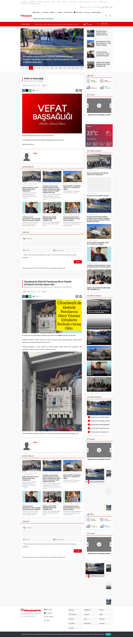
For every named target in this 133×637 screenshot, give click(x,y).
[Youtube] (106, 7)
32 (87, 576)
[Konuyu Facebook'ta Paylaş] (23, 90)
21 (92, 481)
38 (95, 576)
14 (77, 68)
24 (96, 481)
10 (60, 68)
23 (95, 481)
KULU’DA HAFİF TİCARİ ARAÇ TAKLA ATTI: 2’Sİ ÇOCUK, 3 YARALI (103, 43)
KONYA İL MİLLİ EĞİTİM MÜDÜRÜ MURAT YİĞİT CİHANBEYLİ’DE (103, 64)
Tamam (108, 634)
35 (91, 576)
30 (103, 481)
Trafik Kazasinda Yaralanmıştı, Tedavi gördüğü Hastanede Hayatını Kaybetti (102, 54)
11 (64, 68)
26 (99, 481)
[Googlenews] (111, 7)
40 (97, 576)
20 (91, 481)
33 (88, 576)
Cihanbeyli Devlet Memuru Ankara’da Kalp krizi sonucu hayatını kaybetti (71, 218)
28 (101, 481)
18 (88, 481)
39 (96, 576)
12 (69, 68)
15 (81, 68)
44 (102, 576)
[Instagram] (103, 7)
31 (86, 576)
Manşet (35, 184)
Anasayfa (26, 81)
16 (86, 481)
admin (35, 153)
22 (94, 481)
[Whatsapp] (109, 7)
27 (100, 481)
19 (89, 481)
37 (93, 576)
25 (97, 481)
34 (90, 576)
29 (102, 481)
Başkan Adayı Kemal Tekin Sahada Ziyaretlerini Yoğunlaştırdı (30, 189)
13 (73, 68)
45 (103, 576)
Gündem (25, 54)
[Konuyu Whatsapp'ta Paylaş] (30, 90)
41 (98, 576)
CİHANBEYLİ (25, 184)
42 (100, 576)
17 (87, 481)
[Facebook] (98, 7)
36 (92, 576)
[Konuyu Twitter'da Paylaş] (26, 90)
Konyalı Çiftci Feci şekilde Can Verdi (98, 195)
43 (101, 576)
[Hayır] (131, 634)
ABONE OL (38, 90)
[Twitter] (101, 7)
